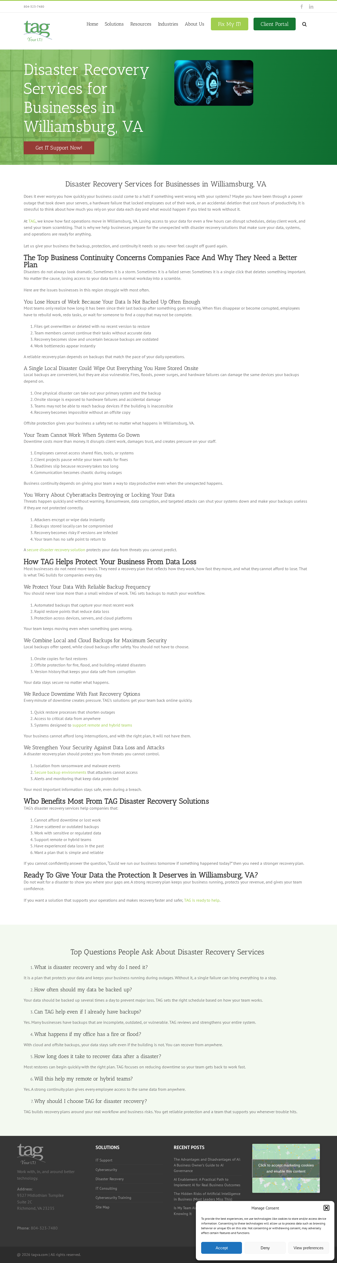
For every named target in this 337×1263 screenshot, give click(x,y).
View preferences (309, 1248)
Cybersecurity (106, 1169)
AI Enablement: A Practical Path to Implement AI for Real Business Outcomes (207, 1182)
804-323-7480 (34, 6)
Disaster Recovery (110, 1178)
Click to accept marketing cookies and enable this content (286, 1168)
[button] (326, 1208)
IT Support (104, 1160)
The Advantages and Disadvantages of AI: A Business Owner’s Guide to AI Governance (207, 1165)
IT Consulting (106, 1188)
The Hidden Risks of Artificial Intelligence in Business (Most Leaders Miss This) (207, 1196)
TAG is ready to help (202, 900)
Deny (265, 1248)
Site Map (103, 1207)
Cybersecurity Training (113, 1197)
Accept (222, 1248)
